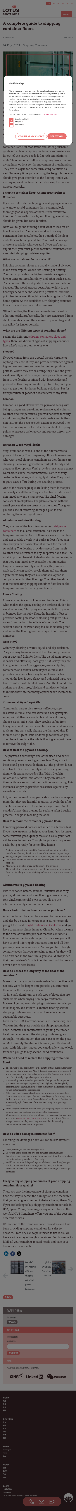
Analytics (18, 121)
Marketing (18, 124)
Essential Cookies (21, 119)
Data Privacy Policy (50, 114)
